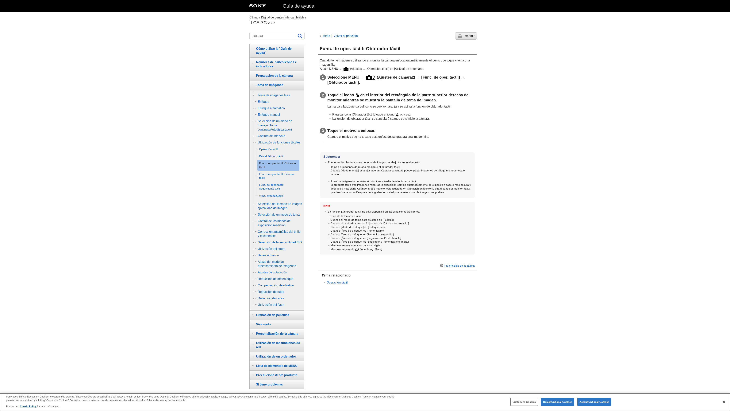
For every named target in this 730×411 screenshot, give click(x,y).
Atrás (326, 35)
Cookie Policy (28, 406)
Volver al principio (346, 35)
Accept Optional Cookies (594, 401)
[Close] (724, 402)
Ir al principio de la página (459, 265)
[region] (365, 402)
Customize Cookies (524, 401)
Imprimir (469, 35)
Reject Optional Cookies (557, 401)
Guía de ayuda (298, 6)
